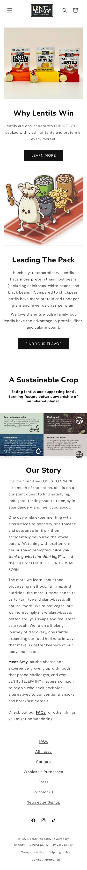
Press (43, 782)
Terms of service (32, 852)
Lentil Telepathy (40, 839)
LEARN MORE (43, 155)
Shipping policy (60, 852)
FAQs (43, 741)
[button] (9, 10)
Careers (43, 761)
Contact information (46, 859)
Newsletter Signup (43, 802)
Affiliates (43, 751)
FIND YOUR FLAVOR (43, 343)
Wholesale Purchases (43, 771)
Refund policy (39, 845)
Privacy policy (63, 845)
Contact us (43, 792)
